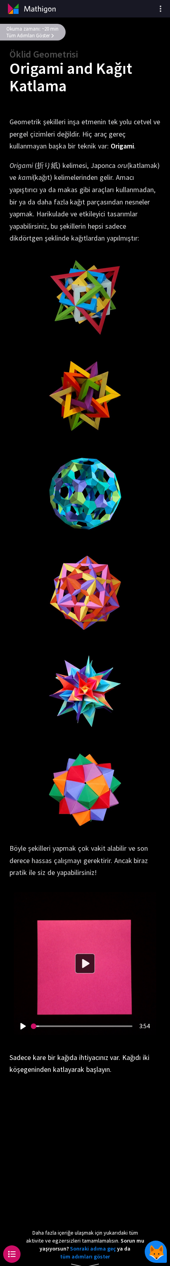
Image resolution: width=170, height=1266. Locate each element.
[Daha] (160, 8)
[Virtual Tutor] (156, 1252)
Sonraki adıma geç (93, 1248)
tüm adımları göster (85, 1256)
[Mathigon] (31, 8)
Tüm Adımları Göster (28, 35)
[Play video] (22, 1026)
